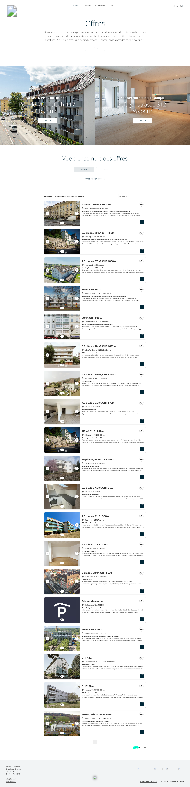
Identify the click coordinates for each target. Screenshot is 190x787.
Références (100, 5)
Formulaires (174, 6)
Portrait (113, 5)
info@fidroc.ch (11, 779)
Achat (106, 169)
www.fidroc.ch (11, 781)
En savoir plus (47, 120)
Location (83, 169)
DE (181, 6)
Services (87, 5)
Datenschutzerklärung (148, 781)
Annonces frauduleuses (95, 178)
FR (183, 6)
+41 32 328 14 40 (13, 774)
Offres (76, 5)
